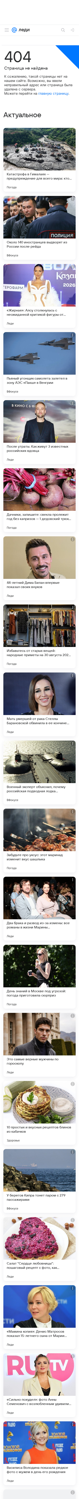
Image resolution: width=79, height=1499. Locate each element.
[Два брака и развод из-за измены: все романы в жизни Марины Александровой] (39, 909)
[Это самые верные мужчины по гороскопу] (39, 1045)
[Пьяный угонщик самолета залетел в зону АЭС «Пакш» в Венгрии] (39, 364)
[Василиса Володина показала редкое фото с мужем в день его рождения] (39, 1453)
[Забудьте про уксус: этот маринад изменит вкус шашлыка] (39, 840)
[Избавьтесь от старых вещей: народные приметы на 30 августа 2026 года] (39, 636)
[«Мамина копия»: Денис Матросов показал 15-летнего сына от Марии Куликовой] (39, 1317)
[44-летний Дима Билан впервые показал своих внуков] (39, 568)
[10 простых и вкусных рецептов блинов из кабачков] (39, 1113)
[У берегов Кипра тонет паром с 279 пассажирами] (39, 1181)
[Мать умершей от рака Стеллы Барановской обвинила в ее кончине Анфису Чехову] (39, 704)
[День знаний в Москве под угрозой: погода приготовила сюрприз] (39, 977)
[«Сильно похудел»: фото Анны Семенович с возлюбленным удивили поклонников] (39, 1385)
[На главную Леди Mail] (23, 30)
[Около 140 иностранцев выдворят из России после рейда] (39, 228)
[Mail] (14, 30)
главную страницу (53, 93)
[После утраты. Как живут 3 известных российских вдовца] (39, 432)
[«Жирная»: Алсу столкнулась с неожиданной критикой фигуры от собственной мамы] (39, 296)
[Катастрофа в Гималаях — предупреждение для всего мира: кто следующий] (39, 160)
